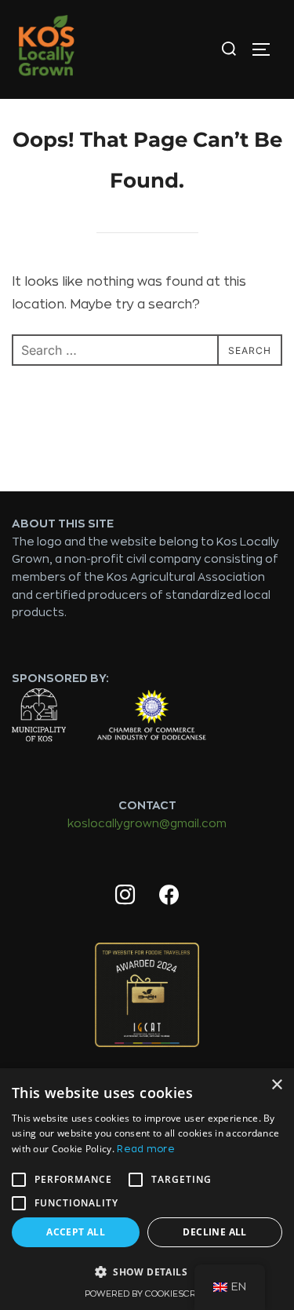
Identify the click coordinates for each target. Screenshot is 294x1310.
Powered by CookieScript (147, 1294)
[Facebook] (169, 895)
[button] (147, 1272)
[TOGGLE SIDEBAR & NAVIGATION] (266, 49)
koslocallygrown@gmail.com (147, 823)
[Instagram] (125, 895)
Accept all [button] (75, 1232)
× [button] (276, 1085)
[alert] (147, 1189)
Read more (146, 1149)
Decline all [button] (214, 1232)
